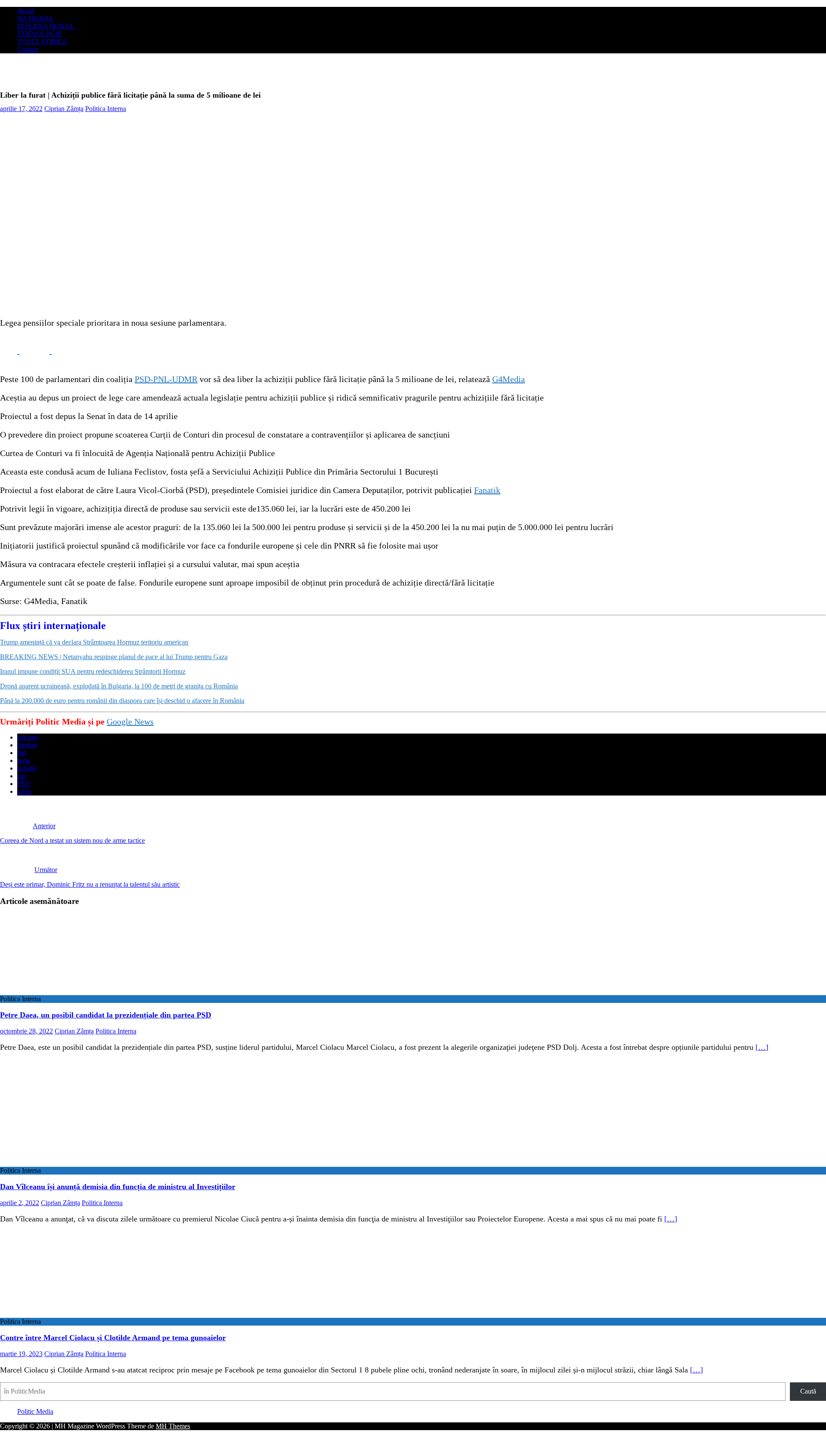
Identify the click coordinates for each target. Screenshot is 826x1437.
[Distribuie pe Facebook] (9, 350)
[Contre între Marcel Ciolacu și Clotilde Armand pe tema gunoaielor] (70, 1313)
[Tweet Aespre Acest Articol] (42, 350)
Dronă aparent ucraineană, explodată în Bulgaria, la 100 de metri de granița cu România (119, 686)
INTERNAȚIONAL (45, 26)
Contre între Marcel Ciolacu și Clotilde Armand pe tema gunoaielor (113, 1337)
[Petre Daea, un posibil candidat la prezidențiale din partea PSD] (70, 991)
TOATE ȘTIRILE (42, 41)
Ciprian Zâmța (63, 108)
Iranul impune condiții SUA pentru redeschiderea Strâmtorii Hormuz (92, 671)
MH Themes (173, 1426)
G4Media (508, 379)
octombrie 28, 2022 (26, 1031)
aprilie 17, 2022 (21, 108)
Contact (27, 49)
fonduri (27, 745)
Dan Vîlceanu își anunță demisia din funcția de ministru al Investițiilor (117, 1186)
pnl (21, 776)
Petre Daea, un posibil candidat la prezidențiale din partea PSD (105, 1015)
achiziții (27, 737)
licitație (27, 768)
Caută (808, 1391)
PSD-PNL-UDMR (166, 379)
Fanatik (487, 490)
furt (22, 752)
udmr (24, 791)
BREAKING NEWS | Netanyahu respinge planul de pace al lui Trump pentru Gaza (114, 656)
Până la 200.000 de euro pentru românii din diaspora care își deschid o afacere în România (122, 700)
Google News (130, 721)
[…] (761, 1047)
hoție (24, 760)
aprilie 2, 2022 (19, 1202)
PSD (23, 783)
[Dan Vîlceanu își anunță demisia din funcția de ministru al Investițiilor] (67, 1162)
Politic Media (35, 1411)
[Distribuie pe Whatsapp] (73, 350)
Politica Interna (105, 108)
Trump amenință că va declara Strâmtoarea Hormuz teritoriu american (94, 642)
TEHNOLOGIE (39, 33)
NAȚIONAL (35, 18)
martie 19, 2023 (21, 1353)
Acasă (25, 10)
